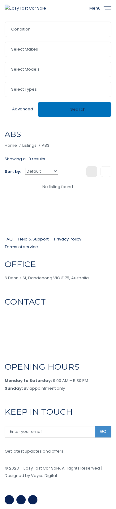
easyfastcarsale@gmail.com (34, 343)
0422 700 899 (23, 329)
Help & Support (33, 239)
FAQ (9, 239)
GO (103, 431)
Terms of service (21, 247)
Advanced (22, 109)
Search (78, 109)
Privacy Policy (67, 239)
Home (11, 145)
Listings (29, 145)
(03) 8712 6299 (23, 315)
